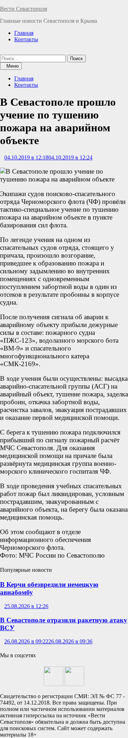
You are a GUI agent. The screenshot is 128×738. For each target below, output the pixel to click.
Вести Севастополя (23, 9)
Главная (23, 33)
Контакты (26, 39)
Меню (12, 66)
